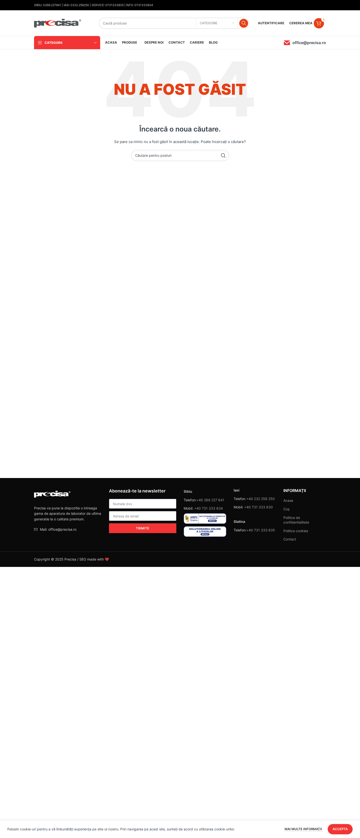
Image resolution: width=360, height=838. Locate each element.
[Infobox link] (305, 43)
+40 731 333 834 (208, 508)
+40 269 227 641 (210, 500)
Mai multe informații (304, 829)
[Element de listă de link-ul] (68, 529)
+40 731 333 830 (258, 507)
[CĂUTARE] (243, 23)
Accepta (340, 829)
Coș (286, 509)
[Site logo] (58, 23)
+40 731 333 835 (260, 530)
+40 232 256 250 (260, 499)
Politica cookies (295, 531)
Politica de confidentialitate (296, 520)
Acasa (288, 500)
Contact (289, 539)
